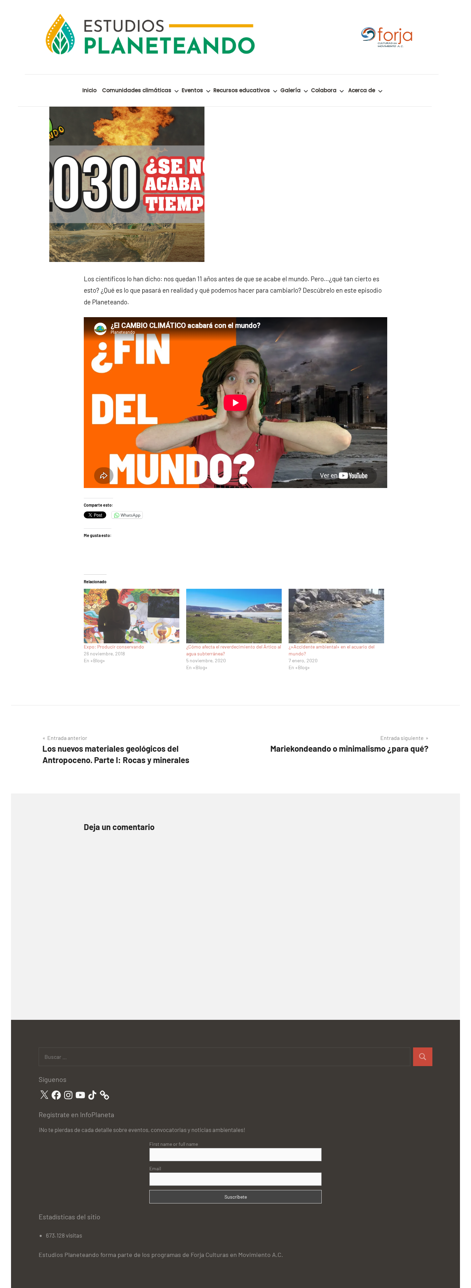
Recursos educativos (241, 90)
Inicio (89, 90)
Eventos (192, 90)
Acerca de (361, 90)
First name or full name (173, 1144)
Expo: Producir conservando (114, 647)
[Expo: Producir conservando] (131, 616)
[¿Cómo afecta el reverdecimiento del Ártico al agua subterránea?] (234, 616)
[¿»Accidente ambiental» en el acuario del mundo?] (336, 616)
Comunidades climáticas (136, 90)
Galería (290, 90)
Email (155, 1168)
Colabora (324, 90)
